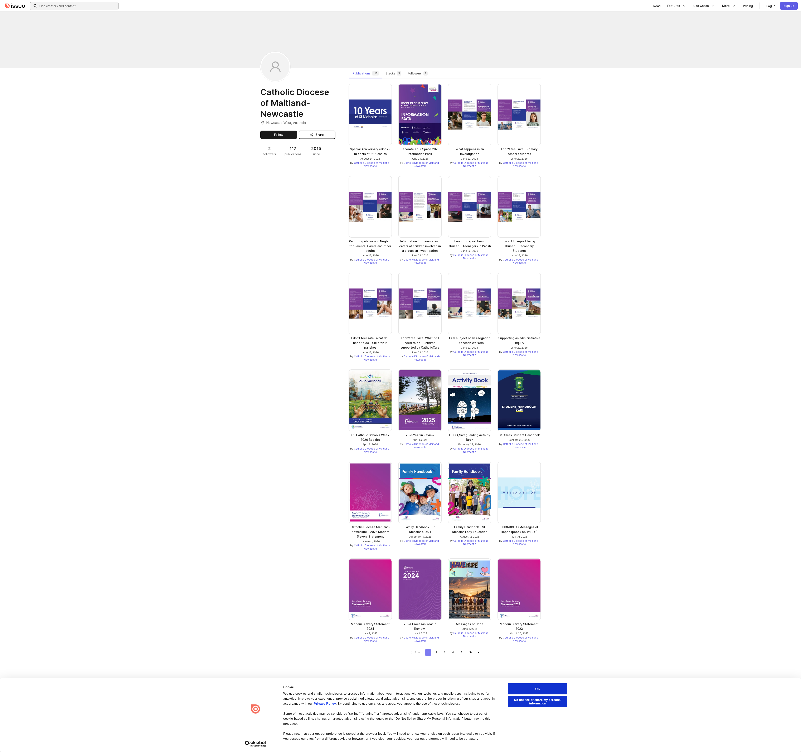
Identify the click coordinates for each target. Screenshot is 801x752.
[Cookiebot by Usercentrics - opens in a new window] (255, 744)
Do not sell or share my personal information (537, 701)
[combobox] (78, 6)
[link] (657, 6)
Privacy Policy (325, 703)
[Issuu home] (15, 6)
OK (537, 689)
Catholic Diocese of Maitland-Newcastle (372, 164)
